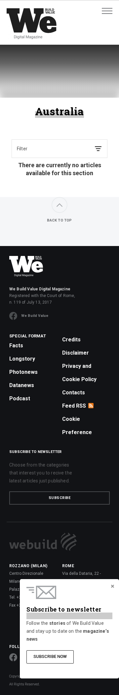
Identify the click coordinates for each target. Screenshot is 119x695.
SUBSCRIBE (60, 498)
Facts (16, 345)
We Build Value (34, 316)
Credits (71, 339)
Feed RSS (74, 406)
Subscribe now (50, 656)
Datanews (21, 385)
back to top (59, 220)
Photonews (23, 372)
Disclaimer (75, 353)
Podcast (19, 398)
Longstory (22, 359)
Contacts (73, 392)
